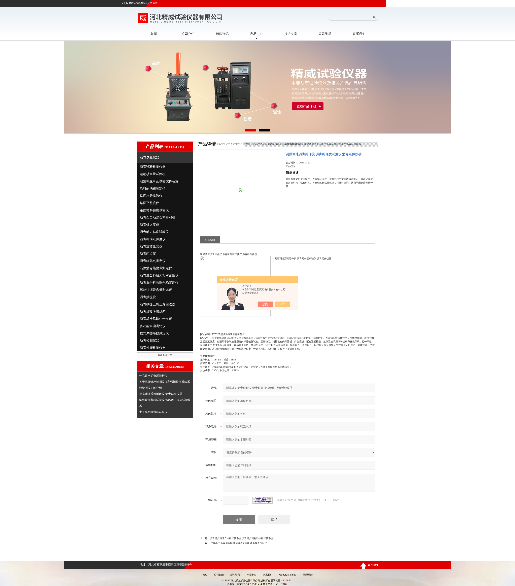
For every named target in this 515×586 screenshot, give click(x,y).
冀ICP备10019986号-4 (249, 584)
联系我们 (268, 574)
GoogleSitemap (287, 574)
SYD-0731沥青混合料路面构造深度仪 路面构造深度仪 (238, 543)
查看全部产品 (165, 355)
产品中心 (258, 144)
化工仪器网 (281, 584)
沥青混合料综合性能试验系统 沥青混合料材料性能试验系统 (241, 538)
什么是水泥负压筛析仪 (153, 375)
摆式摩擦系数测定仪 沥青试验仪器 (160, 393)
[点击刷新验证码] (262, 500)
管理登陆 (308, 574)
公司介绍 (219, 574)
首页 (247, 144)
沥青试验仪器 (272, 144)
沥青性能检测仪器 (292, 144)
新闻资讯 (235, 574)
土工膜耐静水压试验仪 (153, 412)
